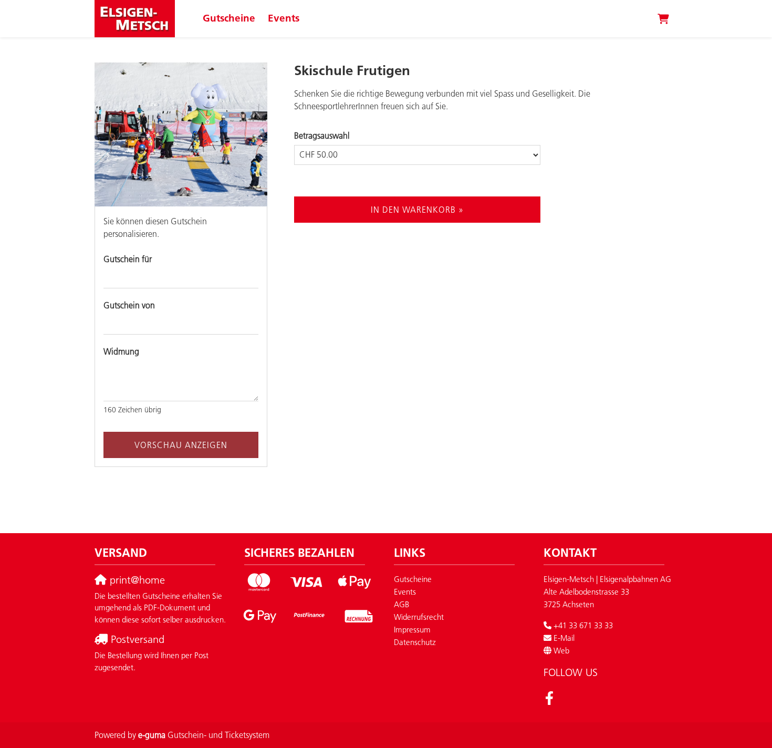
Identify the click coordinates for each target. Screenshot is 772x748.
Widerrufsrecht (419, 617)
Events (283, 18)
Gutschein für (127, 259)
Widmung (121, 351)
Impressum (412, 630)
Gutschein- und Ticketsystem (203, 735)
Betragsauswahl (322, 135)
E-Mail (564, 638)
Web (561, 651)
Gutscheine (229, 18)
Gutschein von (129, 305)
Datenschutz (415, 642)
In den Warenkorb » (417, 209)
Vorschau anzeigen (180, 445)
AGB (401, 604)
